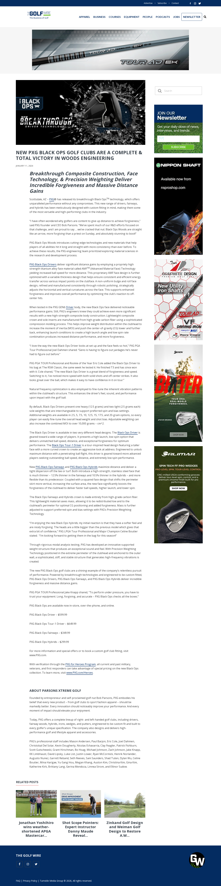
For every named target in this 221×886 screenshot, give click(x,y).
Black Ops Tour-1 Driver (66, 445)
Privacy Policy (30, 880)
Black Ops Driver (127, 432)
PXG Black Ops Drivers (42, 264)
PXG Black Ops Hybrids (84, 467)
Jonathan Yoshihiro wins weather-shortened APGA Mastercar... (36, 829)
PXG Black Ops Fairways (50, 467)
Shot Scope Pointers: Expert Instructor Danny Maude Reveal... (80, 829)
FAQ (18, 880)
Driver (70, 307)
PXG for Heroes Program (80, 664)
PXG (51, 199)
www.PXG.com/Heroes (79, 672)
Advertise (148, 3)
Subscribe (162, 3)
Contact (175, 3)
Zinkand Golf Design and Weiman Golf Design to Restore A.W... (124, 829)
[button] (205, 17)
